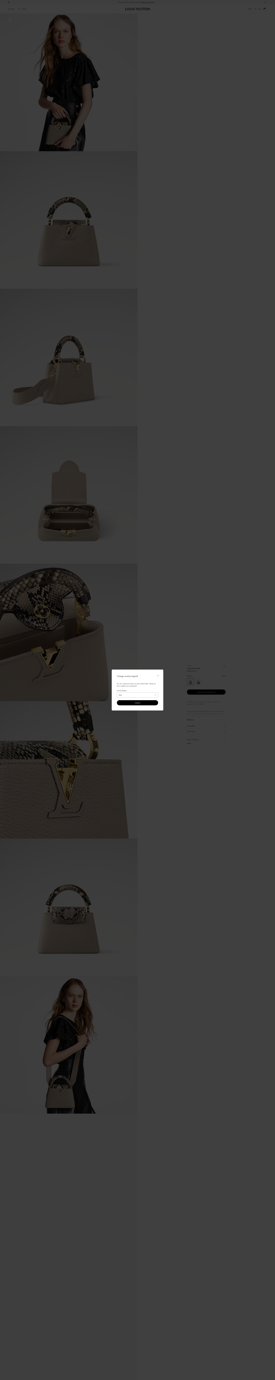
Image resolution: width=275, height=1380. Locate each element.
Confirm (137, 703)
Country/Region (122, 691)
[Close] (158, 676)
